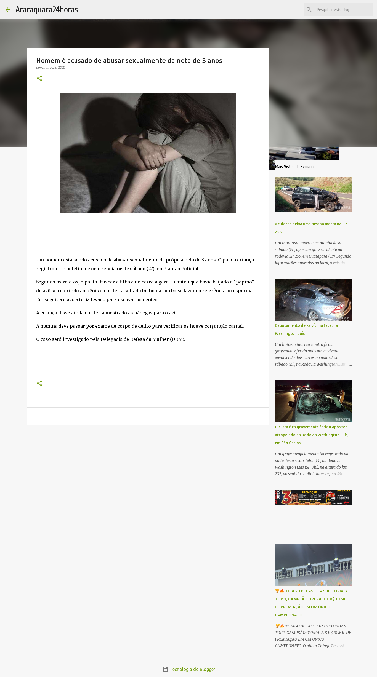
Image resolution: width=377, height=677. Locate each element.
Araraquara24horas (46, 9)
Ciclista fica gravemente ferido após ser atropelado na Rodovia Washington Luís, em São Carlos (312, 435)
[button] (39, 78)
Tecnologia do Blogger (192, 669)
